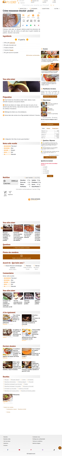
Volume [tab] (48, 128)
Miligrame (44, 130)
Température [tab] (55, 128)
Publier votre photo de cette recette (21, 258)
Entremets (30, 379)
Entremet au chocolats (10, 388)
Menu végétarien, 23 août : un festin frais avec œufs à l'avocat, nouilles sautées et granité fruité (30, 366)
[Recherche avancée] (53, 5)
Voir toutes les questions (53, 155)
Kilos (43, 137)
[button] (4, 20)
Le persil (45, 169)
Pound (43, 136)
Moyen (13, 150)
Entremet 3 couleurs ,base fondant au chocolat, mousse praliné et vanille (39, 236)
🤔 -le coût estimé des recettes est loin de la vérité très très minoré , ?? (50, 152)
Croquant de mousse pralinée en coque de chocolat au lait (7, 304)
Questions (45, 8)
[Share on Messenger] (26, 25)
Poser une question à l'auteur (22, 247)
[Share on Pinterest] (38, 25)
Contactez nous (36, 436)
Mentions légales (36, 443)
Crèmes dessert (22, 382)
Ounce (43, 134)
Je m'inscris (50, 124)
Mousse (7, 379)
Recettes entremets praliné (28, 391)
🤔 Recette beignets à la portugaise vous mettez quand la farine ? (49, 148)
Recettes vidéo (7, 439)
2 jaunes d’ (8, 50)
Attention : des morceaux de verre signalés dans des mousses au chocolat (31, 319)
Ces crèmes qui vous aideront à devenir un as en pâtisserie (11, 318)
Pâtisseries (16, 394)
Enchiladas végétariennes (50, 109)
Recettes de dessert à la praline (13, 386)
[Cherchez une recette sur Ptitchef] (51, 5)
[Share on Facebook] (23, 25)
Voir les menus (47, 117)
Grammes (44, 132)
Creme (23, 379)
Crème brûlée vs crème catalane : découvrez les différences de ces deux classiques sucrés (31, 334)
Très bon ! (14, 146)
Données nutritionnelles (34, 55)
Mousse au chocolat (28, 386)
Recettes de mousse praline (12, 391)
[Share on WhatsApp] (30, 25)
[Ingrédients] (2, 228)
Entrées (8, 412)
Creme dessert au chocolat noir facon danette (28, 235)
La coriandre (46, 173)
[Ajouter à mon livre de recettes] (23, 21)
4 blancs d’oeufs (8, 47)
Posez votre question (50, 157)
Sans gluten (21, 0)
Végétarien (22, 2)
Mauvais (13, 154)
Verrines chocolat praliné (26, 302)
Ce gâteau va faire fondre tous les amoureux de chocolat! (17, 333)
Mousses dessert (15, 379)
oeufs (11, 50)
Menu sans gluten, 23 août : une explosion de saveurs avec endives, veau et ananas (12, 365)
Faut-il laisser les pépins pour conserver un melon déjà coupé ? (31, 352)
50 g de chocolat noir (10, 45)
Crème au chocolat (23, 388)
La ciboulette (46, 171)
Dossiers (34, 8)
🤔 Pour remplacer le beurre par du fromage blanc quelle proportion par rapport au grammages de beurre (49, 144)
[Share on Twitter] (34, 25)
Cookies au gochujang (52, 113)
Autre (56, 8)
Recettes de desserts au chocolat (13, 384)
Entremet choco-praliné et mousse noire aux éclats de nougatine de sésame (18, 236)
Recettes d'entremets (10, 382)
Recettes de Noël (22, 409)
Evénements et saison (12, 409)
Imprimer (55, 117)
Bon (12, 148)
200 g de (9, 42)
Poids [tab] (43, 128)
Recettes (23, 8)
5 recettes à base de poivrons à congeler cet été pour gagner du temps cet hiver (12, 352)
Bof (12, 152)
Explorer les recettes (8, 407)
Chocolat (31, 382)
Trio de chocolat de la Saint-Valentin (18, 302)
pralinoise (12, 42)
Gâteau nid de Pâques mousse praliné (39, 302)
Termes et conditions (37, 441)
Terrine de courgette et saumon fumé (52, 104)
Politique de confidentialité (39, 439)
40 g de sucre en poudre (11, 52)
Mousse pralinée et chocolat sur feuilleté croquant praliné (6, 236)
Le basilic (45, 167)
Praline (26, 384)
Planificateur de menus (49, 96)
